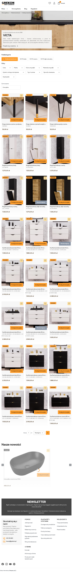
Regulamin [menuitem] (34, 9)
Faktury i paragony (46, 528)
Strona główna (5, 12)
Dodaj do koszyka (16, 120)
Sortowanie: (5, 83)
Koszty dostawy (45, 531)
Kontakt (27, 550)
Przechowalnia (61, 529)
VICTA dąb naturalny (46, 59)
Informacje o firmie (30, 553)
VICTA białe (23, 59)
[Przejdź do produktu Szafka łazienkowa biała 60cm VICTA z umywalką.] (13, 273)
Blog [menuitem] (25, 9)
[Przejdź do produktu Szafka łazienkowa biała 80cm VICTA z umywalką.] (60, 316)
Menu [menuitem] (3, 9)
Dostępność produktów (48, 524)
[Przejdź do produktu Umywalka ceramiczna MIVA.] (27, 463)
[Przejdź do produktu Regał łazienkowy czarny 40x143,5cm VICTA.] (60, 149)
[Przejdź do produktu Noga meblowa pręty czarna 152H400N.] (60, 108)
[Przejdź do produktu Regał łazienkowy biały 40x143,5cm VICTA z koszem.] (36, 149)
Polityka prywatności (31, 533)
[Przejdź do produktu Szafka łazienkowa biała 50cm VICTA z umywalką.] (13, 231)
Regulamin (28, 526)
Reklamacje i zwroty (30, 529)
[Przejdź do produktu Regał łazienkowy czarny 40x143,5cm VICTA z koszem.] (13, 190)
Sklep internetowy (7, 570)
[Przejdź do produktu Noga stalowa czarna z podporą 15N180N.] (13, 108)
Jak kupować (28, 523)
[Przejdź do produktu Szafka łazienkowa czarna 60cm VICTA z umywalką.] (13, 400)
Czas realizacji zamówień (48, 535)
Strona (25, 433)
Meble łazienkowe (15, 12)
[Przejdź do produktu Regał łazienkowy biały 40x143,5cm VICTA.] (13, 149)
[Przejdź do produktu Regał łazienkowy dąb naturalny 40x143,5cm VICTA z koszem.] (60, 190)
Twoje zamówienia (62, 523)
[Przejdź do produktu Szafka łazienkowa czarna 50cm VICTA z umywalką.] (36, 359)
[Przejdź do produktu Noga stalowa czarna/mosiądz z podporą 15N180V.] (36, 108)
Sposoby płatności (46, 538)
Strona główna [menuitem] (16, 9)
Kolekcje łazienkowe (27, 12)
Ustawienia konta (62, 526)
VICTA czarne (33, 59)
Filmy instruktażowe (30, 542)
